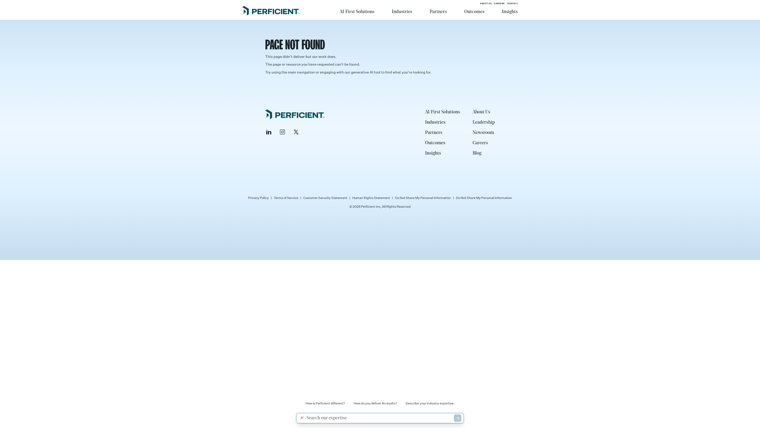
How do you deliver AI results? (375, 403)
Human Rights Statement (371, 198)
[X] (296, 132)
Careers (499, 3)
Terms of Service (286, 198)
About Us (486, 3)
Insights (510, 12)
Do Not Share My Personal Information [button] (484, 198)
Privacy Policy (258, 198)
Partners (438, 12)
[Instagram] (282, 132)
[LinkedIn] (268, 132)
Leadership (484, 122)
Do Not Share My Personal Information (423, 198)
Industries (402, 12)
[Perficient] (270, 11)
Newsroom (483, 132)
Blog (477, 153)
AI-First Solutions (357, 12)
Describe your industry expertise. (430, 403)
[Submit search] (457, 418)
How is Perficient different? (325, 403)
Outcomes (474, 12)
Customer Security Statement (325, 198)
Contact (512, 3)
